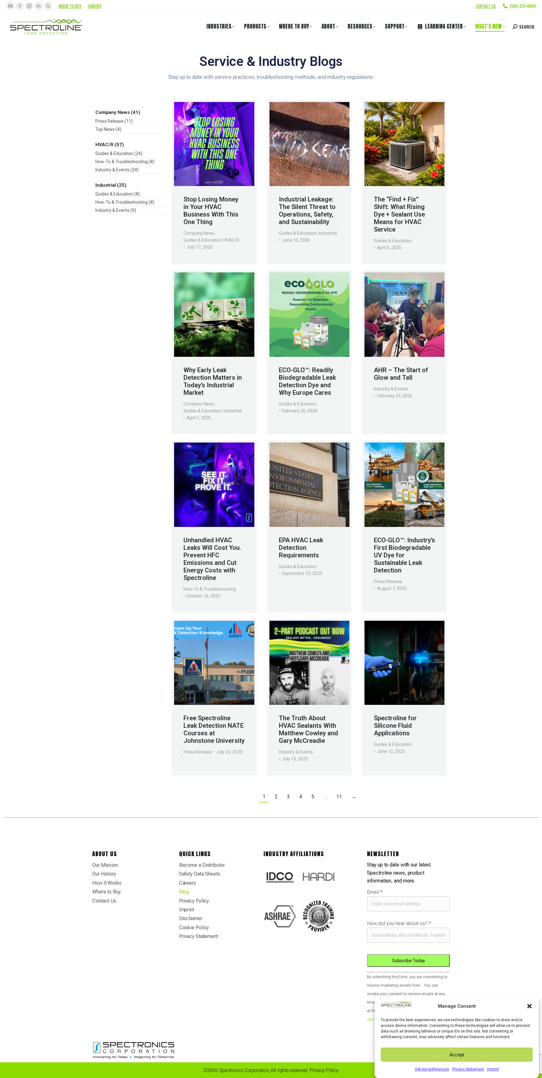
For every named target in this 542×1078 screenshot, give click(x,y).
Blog (184, 892)
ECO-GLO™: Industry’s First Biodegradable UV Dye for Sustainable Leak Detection (404, 555)
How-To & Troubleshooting (209, 589)
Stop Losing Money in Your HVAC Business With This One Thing (210, 211)
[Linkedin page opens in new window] (39, 6)
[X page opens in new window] (48, 6)
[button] (529, 1006)
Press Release (388, 581)
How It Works (106, 883)
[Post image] (214, 144)
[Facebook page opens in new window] (20, 6)
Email (374, 892)
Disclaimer (190, 918)
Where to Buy (70, 6)
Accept (456, 1054)
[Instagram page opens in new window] (29, 6)
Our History (104, 874)
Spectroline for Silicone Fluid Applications (395, 725)
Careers (95, 6)
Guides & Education (202, 240)
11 (339, 797)
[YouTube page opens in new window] (10, 6)
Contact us (486, 6)
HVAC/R (231, 240)
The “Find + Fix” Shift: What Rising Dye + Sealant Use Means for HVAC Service (399, 214)
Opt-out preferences (432, 1069)
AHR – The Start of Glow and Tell (401, 373)
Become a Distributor (202, 865)
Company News (199, 233)
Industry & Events (391, 388)
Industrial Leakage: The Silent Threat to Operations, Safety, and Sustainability (307, 211)
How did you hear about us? (399, 923)
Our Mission (105, 865)
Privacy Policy (194, 901)
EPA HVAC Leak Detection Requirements (301, 547)
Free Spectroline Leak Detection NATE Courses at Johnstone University (214, 729)
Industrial (328, 233)
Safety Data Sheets (199, 874)
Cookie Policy (194, 928)
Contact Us (104, 901)
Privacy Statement (468, 1069)
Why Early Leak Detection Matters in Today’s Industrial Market (212, 381)
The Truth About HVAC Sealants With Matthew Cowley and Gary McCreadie (308, 729)
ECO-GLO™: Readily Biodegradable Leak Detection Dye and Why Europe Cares (307, 381)
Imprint (493, 1069)
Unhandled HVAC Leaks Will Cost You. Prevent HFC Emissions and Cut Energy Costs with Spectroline (212, 559)
